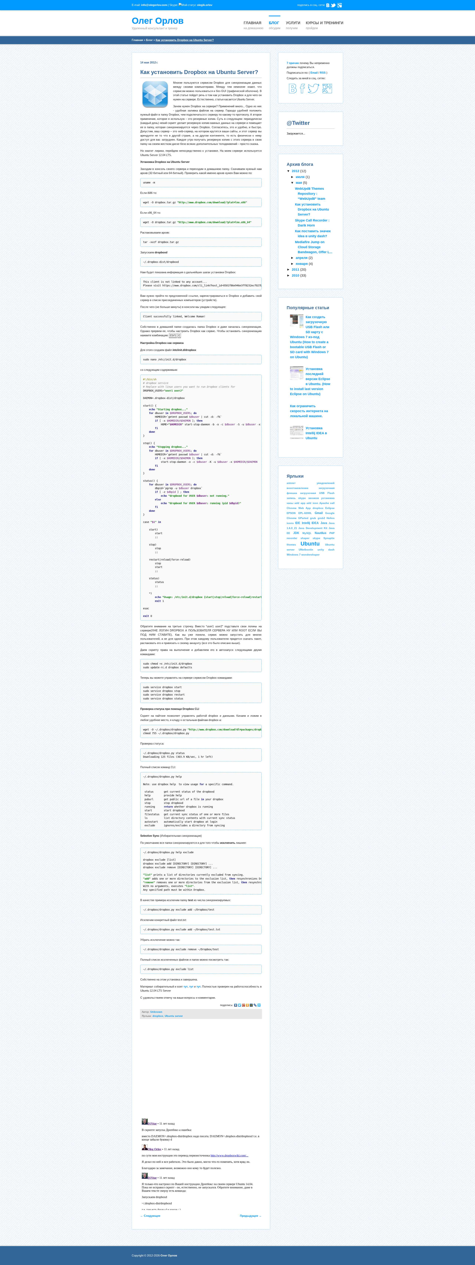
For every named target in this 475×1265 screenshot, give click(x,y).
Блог (274, 23)
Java (323, 523)
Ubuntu (310, 544)
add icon (312, 503)
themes (291, 544)
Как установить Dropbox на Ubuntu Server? (185, 40)
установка (328, 498)
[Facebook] (302, 92)
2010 (296, 275)
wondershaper (310, 554)
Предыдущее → (251, 1215)
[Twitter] (333, 4)
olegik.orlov (204, 4)
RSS (323, 72)
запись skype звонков (303, 498)
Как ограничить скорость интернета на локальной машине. (309, 411)
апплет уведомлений (311, 483)
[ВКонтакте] (328, 4)
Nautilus (320, 533)
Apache (324, 503)
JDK (296, 533)
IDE (297, 523)
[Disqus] (201, 1067)
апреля (302, 258)
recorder (292, 538)
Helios (331, 518)
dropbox (158, 1016)
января (302, 264)
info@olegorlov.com (154, 4)
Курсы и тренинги (324, 23)
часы (290, 503)
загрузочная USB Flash (317, 493)
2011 (296, 269)
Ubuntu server (174, 1016)
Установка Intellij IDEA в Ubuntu (316, 433)
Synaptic (329, 538)
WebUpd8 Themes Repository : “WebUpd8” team (310, 194)
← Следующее (150, 1215)
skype (316, 538)
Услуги (293, 23)
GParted (303, 518)
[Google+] (327, 92)
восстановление (297, 488)
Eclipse (330, 508)
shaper (305, 538)
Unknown (156, 1012)
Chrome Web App (299, 508)
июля (301, 177)
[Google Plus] (339, 4)
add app (299, 503)
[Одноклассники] (247, 1005)
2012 (296, 171)
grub (313, 518)
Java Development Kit (312, 528)
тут (186, 986)
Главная (252, 23)
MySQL (307, 533)
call (332, 503)
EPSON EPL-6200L (299, 513)
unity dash (326, 549)
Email (314, 72)
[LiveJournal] (255, 1005)
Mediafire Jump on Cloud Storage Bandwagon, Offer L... (313, 247)
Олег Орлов (158, 21)
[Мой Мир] (251, 1005)
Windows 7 (294, 554)
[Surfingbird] (259, 1005)
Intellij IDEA (310, 523)
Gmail (319, 513)
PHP (332, 533)
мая (299, 183)
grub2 (321, 518)
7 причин (293, 63)
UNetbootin (306, 549)
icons (290, 523)
